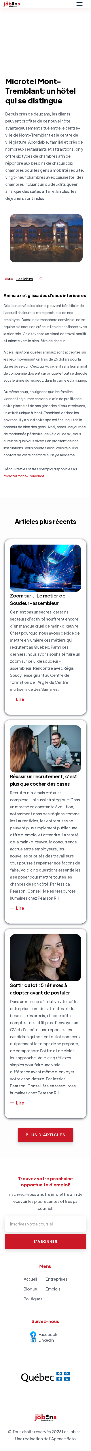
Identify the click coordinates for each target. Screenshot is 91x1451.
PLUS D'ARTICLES (46, 1134)
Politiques (33, 1298)
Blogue (30, 1288)
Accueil (30, 1278)
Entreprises (56, 1278)
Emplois (53, 1288)
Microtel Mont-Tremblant (24, 476)
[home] (38, 4)
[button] (79, 4)
